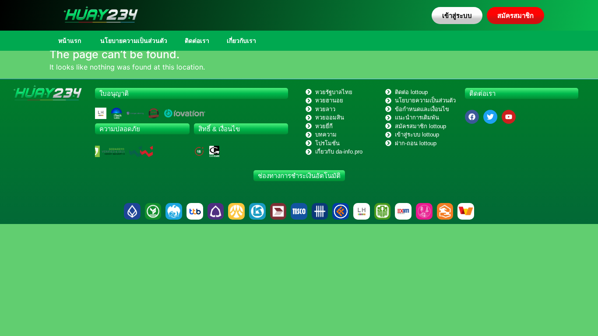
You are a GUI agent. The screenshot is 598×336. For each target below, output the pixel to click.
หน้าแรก (69, 40)
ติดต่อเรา (197, 40)
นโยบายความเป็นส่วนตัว (132, 40)
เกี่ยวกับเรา (241, 40)
